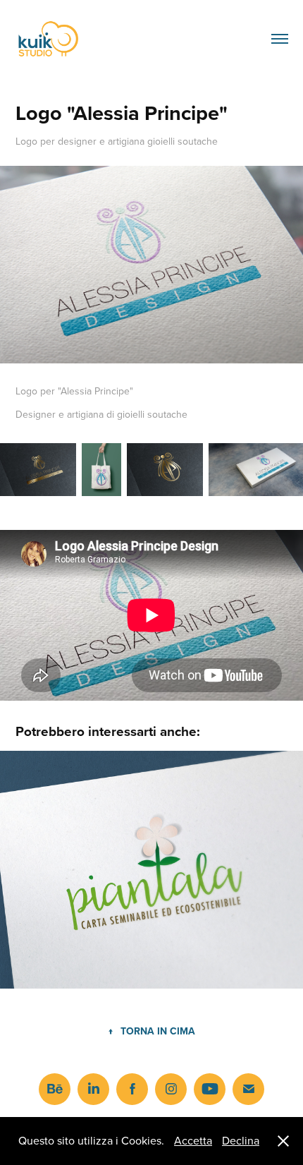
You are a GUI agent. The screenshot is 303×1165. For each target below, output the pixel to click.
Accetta (193, 1140)
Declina (240, 1140)
